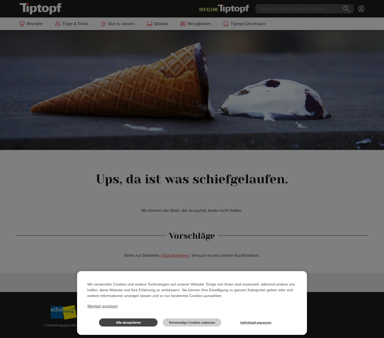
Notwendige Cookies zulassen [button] (192, 322)
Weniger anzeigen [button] (102, 306)
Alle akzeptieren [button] (128, 322)
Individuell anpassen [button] (255, 322)
